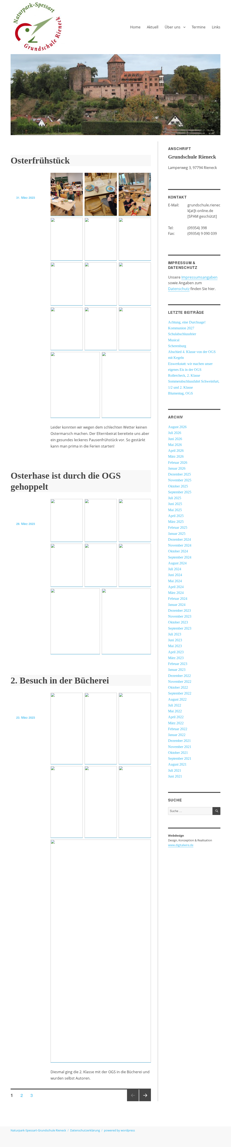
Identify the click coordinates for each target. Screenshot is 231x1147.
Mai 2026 (175, 445)
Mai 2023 (175, 646)
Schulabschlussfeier (182, 334)
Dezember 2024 (179, 540)
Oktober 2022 (178, 687)
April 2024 (176, 587)
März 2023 (176, 658)
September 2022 (179, 693)
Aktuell (152, 27)
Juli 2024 (174, 569)
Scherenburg (177, 346)
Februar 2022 (177, 729)
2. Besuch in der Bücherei (60, 680)
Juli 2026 (174, 433)
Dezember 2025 (179, 474)
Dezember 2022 (179, 676)
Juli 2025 (174, 498)
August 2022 (177, 699)
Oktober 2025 (178, 486)
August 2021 (177, 764)
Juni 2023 (175, 640)
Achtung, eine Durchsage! (187, 322)
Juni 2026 (175, 439)
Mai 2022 (175, 711)
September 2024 (179, 557)
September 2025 (179, 492)
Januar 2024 (176, 605)
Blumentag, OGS (180, 393)
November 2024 (179, 545)
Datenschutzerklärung (85, 1130)
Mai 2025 (175, 510)
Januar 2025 (176, 534)
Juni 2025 (175, 504)
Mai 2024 (175, 581)
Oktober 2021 (178, 753)
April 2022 (176, 717)
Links (216, 27)
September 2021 (179, 759)
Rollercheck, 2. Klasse (184, 376)
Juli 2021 (174, 771)
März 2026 (176, 457)
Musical (173, 340)
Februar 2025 (177, 528)
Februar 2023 (177, 664)
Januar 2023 (176, 670)
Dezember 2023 (179, 611)
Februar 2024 (177, 599)
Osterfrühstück (40, 160)
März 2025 (176, 522)
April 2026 (176, 451)
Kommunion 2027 (181, 328)
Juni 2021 (175, 776)
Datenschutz (178, 288)
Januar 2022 (176, 735)
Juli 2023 (174, 634)
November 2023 (179, 616)
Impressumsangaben (199, 277)
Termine (199, 27)
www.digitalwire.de (180, 845)
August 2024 (177, 563)
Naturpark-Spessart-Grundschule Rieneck (38, 1130)
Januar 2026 (176, 468)
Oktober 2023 (178, 622)
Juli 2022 (174, 705)
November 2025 (179, 480)
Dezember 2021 (179, 741)
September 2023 (179, 628)
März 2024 (176, 593)
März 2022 (176, 723)
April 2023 (176, 652)
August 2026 (177, 427)
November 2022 (179, 682)
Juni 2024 (175, 575)
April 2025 (176, 516)
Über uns (172, 27)
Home (135, 27)
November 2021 (179, 747)
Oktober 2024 (178, 551)
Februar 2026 (177, 463)
